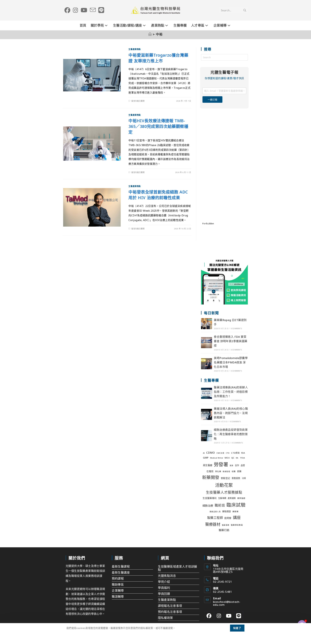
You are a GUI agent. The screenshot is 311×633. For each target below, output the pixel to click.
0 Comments (236, 328)
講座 (237, 517)
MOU (227, 457)
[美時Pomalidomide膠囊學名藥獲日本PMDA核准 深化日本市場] (206, 363)
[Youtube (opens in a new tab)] (84, 10)
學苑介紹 (164, 582)
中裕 (159, 34)
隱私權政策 (165, 618)
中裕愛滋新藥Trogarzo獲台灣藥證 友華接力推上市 (158, 57)
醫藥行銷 (224, 530)
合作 (237, 465)
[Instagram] (218, 615)
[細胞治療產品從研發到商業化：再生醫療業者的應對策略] (206, 435)
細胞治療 (207, 505)
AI (204, 453)
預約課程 (118, 578)
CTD (228, 453)
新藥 (239, 471)
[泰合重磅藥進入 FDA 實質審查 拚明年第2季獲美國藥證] (206, 342)
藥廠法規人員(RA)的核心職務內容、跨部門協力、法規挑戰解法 (231, 413)
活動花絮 (224, 485)
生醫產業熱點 (134, 49)
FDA (243, 453)
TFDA (242, 458)
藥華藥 (235, 511)
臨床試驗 (236, 505)
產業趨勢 (232, 498)
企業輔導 (118, 590)
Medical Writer (216, 458)
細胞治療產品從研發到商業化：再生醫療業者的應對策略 (231, 434)
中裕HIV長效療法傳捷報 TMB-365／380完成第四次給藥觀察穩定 (158, 126)
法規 (244, 478)
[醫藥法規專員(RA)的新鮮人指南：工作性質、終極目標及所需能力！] (206, 393)
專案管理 (226, 471)
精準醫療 (241, 498)
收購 (234, 471)
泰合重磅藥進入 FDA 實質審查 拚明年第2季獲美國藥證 (230, 341)
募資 (231, 465)
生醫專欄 (222, 498)
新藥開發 (210, 477)
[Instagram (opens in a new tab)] (75, 10)
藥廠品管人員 (215, 511)
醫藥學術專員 (237, 525)
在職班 (210, 471)
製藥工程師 (215, 518)
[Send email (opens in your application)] (93, 10)
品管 (243, 465)
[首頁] (150, 34)
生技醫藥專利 (210, 498)
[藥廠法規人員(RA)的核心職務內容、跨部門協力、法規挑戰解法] (206, 414)
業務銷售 (236, 478)
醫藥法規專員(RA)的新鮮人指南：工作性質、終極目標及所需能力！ (231, 391)
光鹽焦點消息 (167, 576)
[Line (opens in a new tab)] (101, 10)
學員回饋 (164, 594)
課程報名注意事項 (170, 606)
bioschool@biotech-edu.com (226, 603)
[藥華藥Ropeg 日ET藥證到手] (206, 323)
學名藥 (218, 471)
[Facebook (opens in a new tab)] (67, 10)
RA (237, 458)
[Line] (238, 615)
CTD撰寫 (235, 453)
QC (232, 457)
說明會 (227, 518)
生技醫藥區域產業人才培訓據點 (177, 568)
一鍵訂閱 (212, 99)
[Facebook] (209, 615)
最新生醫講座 (121, 572)
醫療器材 (212, 524)
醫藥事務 (225, 525)
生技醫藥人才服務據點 (224, 492)
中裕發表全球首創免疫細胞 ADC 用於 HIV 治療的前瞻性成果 (158, 194)
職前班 (220, 505)
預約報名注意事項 (170, 612)
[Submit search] (245, 10)
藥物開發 (226, 511)
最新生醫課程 (121, 566)
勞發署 (221, 464)
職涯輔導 (118, 596)
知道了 (237, 628)
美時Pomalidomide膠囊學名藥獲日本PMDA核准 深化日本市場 (231, 362)
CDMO (210, 452)
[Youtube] (228, 615)
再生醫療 (207, 465)
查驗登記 (225, 478)
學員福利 (164, 588)
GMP (205, 457)
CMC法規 (220, 453)
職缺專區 (118, 584)
